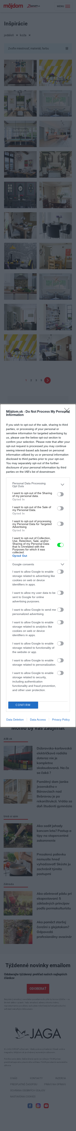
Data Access (38, 719)
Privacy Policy (61, 719)
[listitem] (38, 485)
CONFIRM (23, 705)
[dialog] (38, 565)
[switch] (60, 494)
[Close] (68, 412)
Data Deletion (15, 719)
